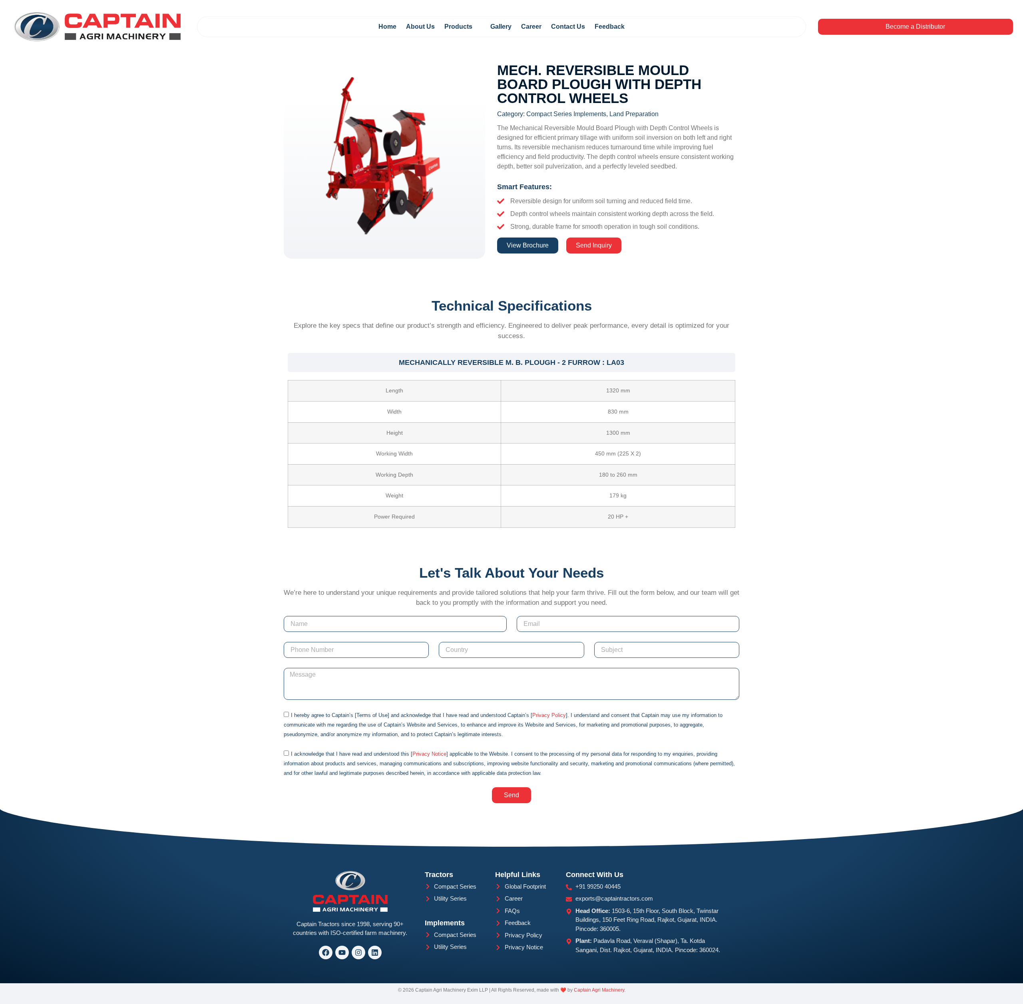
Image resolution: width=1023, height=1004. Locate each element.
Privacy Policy (549, 715)
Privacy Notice (429, 754)
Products (458, 26)
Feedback (610, 26)
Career (531, 26)
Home (387, 26)
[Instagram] (358, 952)
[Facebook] (325, 952)
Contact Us (568, 26)
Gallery (501, 26)
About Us (420, 26)
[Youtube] (342, 952)
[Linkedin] (375, 952)
